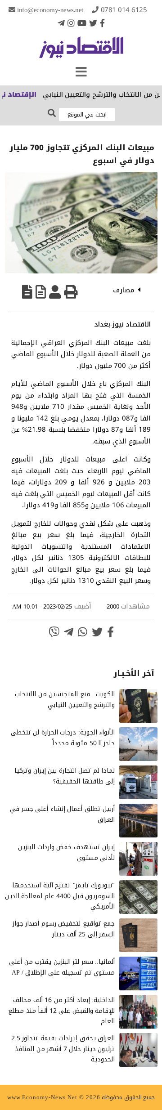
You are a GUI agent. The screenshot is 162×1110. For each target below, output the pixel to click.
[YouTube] (81, 22)
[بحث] (52, 113)
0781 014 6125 (124, 10)
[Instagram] (71, 22)
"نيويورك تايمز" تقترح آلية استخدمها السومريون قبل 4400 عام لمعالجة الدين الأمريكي (60, 896)
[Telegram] (61, 22)
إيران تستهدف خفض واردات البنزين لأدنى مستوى (66, 852)
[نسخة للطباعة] (70, 292)
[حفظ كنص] (27, 292)
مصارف (124, 290)
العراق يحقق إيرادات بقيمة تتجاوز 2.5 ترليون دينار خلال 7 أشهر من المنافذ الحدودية (63, 1049)
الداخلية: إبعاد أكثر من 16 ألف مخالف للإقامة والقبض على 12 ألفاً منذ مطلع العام (61, 1011)
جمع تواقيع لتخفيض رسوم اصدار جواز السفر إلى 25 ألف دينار (64, 929)
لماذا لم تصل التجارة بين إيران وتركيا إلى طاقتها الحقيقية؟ (64, 776)
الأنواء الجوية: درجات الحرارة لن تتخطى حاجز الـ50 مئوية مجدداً (63, 737)
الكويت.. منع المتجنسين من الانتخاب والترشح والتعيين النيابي (65, 699)
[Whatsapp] (82, 632)
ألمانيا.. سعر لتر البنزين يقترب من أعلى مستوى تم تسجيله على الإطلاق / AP (62, 967)
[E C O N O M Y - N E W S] (81, 51)
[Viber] (54, 632)
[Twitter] (93, 22)
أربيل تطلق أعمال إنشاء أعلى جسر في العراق (62, 814)
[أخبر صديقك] (55, 292)
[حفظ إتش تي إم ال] (41, 292)
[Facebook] (102, 22)
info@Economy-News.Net (50, 10)
